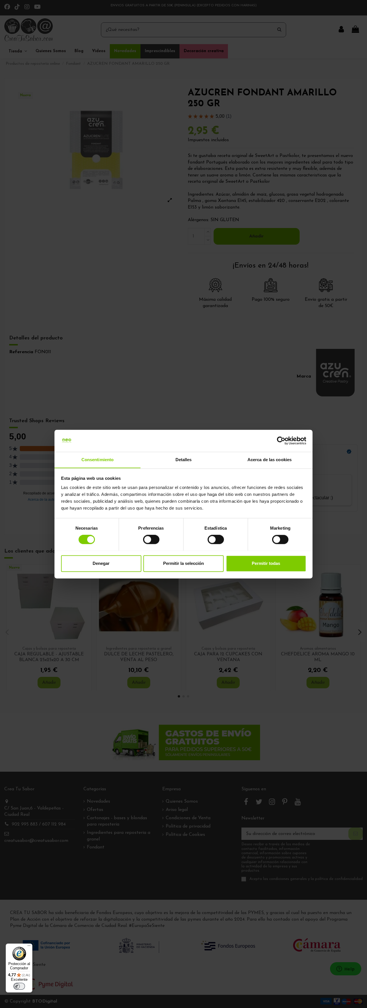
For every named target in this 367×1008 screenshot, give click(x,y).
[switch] (151, 539)
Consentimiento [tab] (97, 459)
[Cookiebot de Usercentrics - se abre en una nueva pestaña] (281, 440)
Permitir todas (266, 563)
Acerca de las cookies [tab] (269, 459)
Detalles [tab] (183, 459)
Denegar (101, 563)
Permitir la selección (183, 563)
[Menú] (29, 947)
